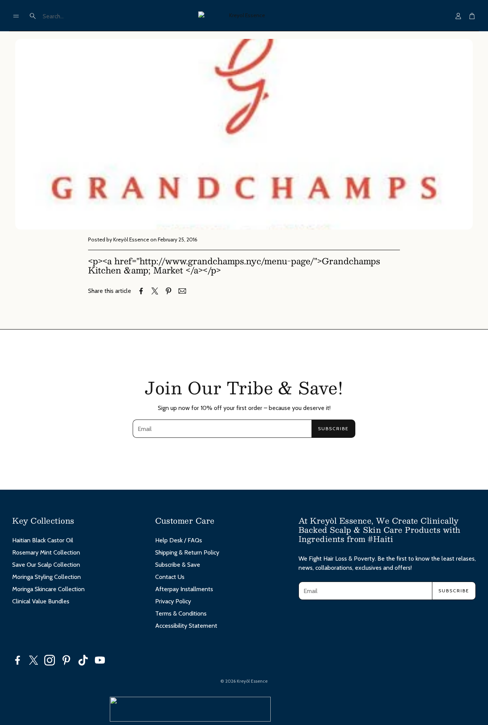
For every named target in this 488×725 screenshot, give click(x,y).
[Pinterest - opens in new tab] (66, 660)
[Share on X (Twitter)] (155, 291)
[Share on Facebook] (141, 291)
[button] (16, 16)
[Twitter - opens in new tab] (33, 660)
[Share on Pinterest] (168, 291)
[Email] (182, 291)
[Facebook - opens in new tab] (17, 660)
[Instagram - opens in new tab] (49, 660)
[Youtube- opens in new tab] (100, 660)
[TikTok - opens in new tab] (83, 660)
